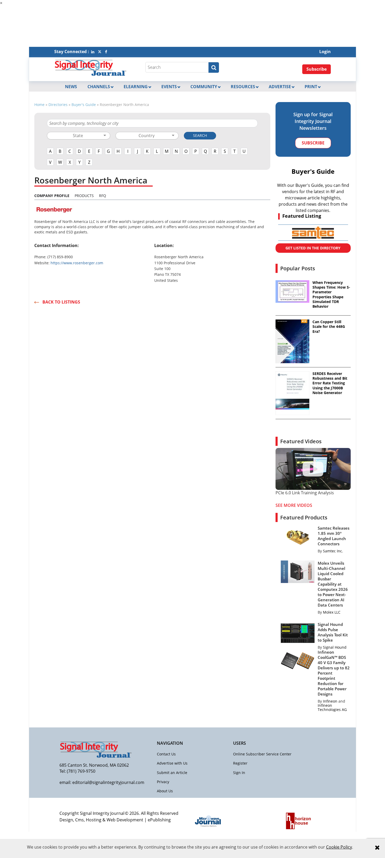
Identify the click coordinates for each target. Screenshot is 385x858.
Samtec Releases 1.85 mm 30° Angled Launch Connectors (333, 535)
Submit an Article (172, 772)
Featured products (303, 517)
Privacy (163, 781)
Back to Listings (61, 302)
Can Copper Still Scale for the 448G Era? (328, 326)
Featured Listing (301, 216)
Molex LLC (331, 612)
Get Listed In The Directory (312, 247)
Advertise (280, 86)
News (71, 86)
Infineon (330, 701)
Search (200, 135)
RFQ (102, 195)
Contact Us (166, 754)
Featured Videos (301, 441)
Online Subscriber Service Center (262, 754)
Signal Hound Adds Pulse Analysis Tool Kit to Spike (333, 632)
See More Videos (294, 505)
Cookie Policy (339, 847)
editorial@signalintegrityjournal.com (108, 782)
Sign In (239, 772)
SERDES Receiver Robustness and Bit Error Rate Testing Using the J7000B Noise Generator (329, 383)
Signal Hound (334, 647)
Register (240, 763)
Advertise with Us (172, 763)
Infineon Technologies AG (332, 707)
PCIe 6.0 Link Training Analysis (305, 493)
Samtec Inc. (333, 550)
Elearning (136, 86)
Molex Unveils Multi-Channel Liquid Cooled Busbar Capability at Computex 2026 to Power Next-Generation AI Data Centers (333, 584)
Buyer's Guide (84, 104)
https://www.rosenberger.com (77, 262)
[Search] (213, 67)
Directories (58, 104)
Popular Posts (297, 268)
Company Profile (51, 195)
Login (325, 51)
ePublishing (159, 820)
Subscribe (316, 69)
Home (39, 104)
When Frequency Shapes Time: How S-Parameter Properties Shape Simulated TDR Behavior (331, 294)
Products (84, 195)
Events (169, 86)
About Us (165, 790)
